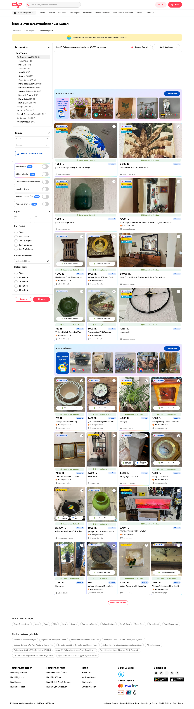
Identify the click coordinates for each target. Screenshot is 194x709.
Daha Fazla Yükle (118, 603)
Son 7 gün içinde (25, 245)
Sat (177, 4)
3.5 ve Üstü (23, 282)
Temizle (23, 299)
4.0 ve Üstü (23, 286)
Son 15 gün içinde (26, 249)
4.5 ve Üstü (23, 290)
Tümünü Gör (172, 93)
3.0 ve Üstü (23, 277)
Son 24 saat (24, 236)
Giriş (160, 4)
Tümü (21, 232)
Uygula (41, 299)
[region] (118, 108)
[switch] (45, 166)
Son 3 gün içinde (25, 241)
